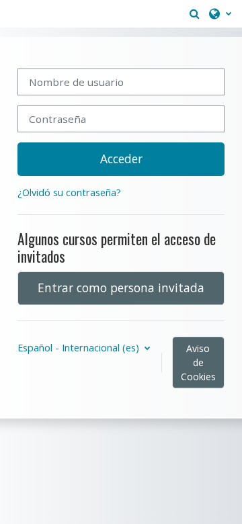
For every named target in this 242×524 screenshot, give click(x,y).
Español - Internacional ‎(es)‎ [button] (79, 347)
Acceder (121, 158)
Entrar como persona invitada (121, 287)
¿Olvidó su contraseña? (69, 192)
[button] (194, 13)
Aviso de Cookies (198, 362)
